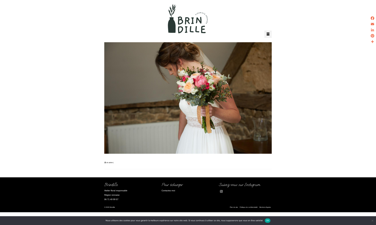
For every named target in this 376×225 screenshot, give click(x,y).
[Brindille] (188, 19)
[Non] (372, 220)
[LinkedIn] (372, 30)
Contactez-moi (168, 190)
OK (267, 220)
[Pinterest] (372, 36)
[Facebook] (372, 18)
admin (111, 162)
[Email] (372, 24)
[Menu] (268, 34)
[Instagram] (221, 191)
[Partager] (372, 42)
